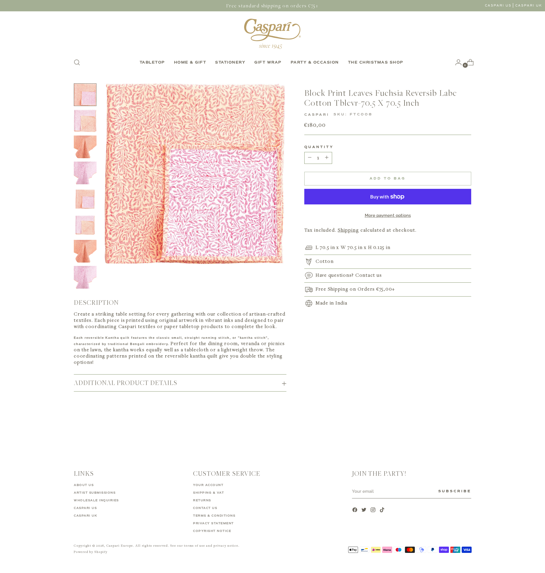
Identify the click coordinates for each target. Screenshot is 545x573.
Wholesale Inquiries (96, 500)
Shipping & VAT (208, 492)
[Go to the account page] (456, 62)
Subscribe (454, 491)
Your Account (208, 485)
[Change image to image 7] (85, 251)
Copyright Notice (212, 531)
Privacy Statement (213, 523)
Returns (202, 500)
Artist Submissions (95, 492)
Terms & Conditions (214, 515)
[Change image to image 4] (85, 173)
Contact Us (205, 508)
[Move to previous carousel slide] (453, 435)
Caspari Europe (119, 545)
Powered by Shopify (91, 551)
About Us (84, 485)
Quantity (319, 147)
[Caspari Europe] (272, 33)
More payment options (388, 215)
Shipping (348, 230)
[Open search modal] (77, 62)
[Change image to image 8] (85, 277)
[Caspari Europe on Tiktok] (382, 510)
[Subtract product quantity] (327, 158)
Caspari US (498, 5)
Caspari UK (528, 5)
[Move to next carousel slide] (466, 435)
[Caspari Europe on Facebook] (355, 510)
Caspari (316, 115)
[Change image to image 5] (85, 199)
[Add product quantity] (310, 158)
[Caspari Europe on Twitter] (364, 510)
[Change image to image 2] (85, 120)
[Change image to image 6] (85, 225)
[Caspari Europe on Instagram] (373, 510)
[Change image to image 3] (85, 147)
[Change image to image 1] (85, 94)
